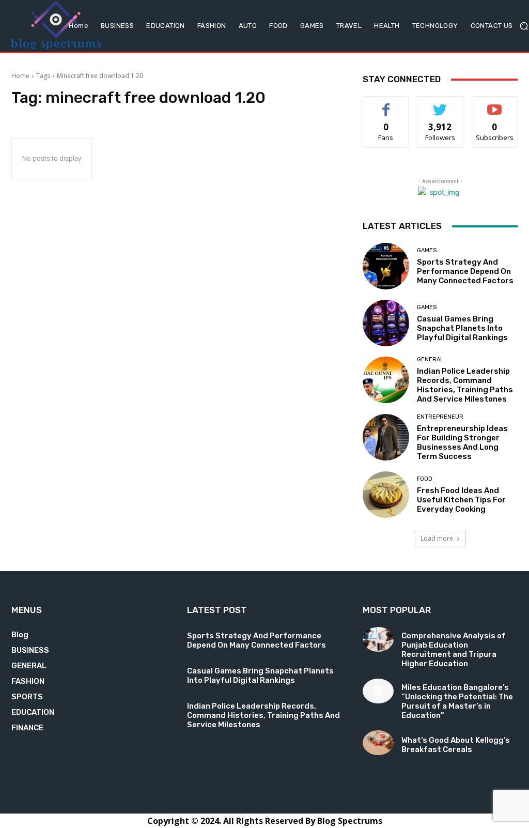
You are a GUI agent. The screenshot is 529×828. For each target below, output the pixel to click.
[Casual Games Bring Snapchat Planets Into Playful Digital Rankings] (386, 323)
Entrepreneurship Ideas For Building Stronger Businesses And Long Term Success (462, 442)
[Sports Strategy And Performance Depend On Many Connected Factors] (386, 266)
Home (20, 75)
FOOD (424, 479)
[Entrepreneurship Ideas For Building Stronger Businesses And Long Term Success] (386, 437)
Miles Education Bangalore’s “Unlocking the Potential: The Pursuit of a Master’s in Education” (457, 701)
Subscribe (495, 104)
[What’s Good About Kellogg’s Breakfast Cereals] (378, 742)
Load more (437, 538)
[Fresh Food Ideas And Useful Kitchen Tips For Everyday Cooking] (386, 494)
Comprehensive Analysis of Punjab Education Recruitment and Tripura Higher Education (453, 649)
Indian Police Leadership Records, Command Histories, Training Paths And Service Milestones (465, 385)
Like (386, 104)
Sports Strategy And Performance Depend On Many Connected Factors (465, 271)
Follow (440, 104)
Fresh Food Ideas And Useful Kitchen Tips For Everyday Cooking (461, 500)
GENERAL (430, 359)
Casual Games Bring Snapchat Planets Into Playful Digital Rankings (462, 328)
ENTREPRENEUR (440, 417)
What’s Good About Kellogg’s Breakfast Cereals (455, 744)
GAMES (427, 250)
